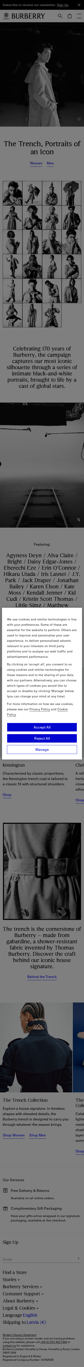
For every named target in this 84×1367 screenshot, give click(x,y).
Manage (42, 749)
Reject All (42, 738)
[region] (42, 683)
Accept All (42, 727)
